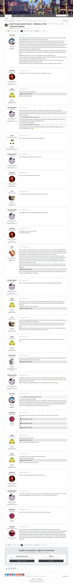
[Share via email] (21, 575)
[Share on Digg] (12, 575)
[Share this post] (66, 35)
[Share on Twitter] (6, 575)
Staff (18, 18)
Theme (33, 579)
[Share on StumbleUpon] (19, 575)
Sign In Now (51, 560)
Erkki (11, 247)
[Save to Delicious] (15, 575)
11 (26, 545)
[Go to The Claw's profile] (12, 41)
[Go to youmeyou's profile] (12, 419)
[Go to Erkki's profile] (12, 253)
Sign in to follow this (54, 23)
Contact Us (39, 579)
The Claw (12, 35)
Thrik (11, 135)
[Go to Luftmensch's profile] (12, 361)
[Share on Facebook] (8, 575)
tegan (12, 89)
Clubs (22, 15)
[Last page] (40, 31)
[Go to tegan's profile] (12, 95)
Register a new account (22, 560)
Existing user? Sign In (55, 2)
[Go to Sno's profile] (7, 25)
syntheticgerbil (12, 107)
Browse (8, 15)
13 (31, 545)
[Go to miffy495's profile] (12, 533)
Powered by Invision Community (36, 581)
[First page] (6, 31)
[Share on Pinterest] (23, 575)
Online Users (24, 18)
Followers (62, 23)
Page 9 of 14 (44, 545)
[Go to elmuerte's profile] (12, 77)
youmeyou (12, 412)
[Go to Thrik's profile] (12, 142)
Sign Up (64, 1)
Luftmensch (12, 355)
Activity (15, 15)
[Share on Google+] (10, 575)
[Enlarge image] (32, 128)
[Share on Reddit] (17, 575)
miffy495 (12, 527)
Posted (24, 35)
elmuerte (12, 70)
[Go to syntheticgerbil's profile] (12, 114)
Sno (12, 28)
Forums (6, 18)
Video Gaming (26, 28)
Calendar (13, 18)
